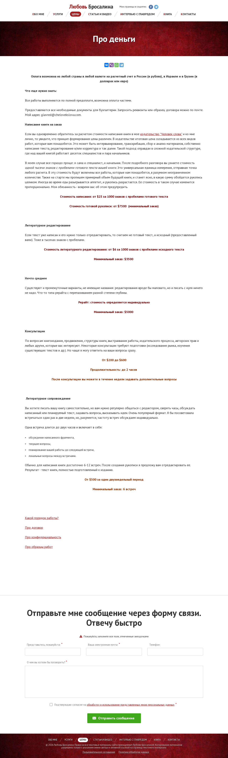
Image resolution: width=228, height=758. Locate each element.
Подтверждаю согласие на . (115, 704)
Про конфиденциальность (43, 537)
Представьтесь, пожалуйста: (44, 644)
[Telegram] (121, 65)
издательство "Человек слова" (161, 134)
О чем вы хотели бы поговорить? (47, 662)
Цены (75, 14)
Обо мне (38, 14)
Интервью (137, 14)
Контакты (188, 14)
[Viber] (111, 65)
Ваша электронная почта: (104, 644)
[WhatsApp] (116, 65)
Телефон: (154, 644)
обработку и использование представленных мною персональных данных (130, 704)
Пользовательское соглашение (99, 752)
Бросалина (91, 7)
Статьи (100, 14)
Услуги (58, 14)
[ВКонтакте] (106, 65)
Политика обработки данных (134, 752)
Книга (168, 14)
